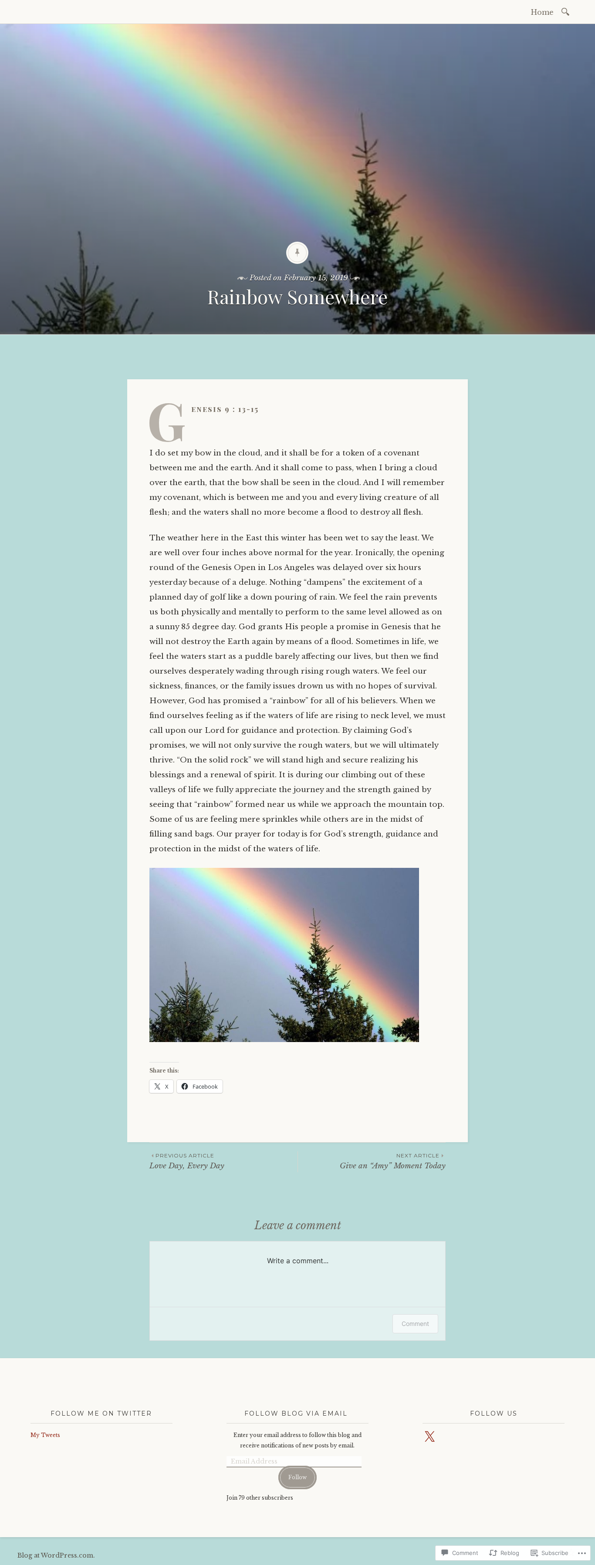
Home (542, 12)
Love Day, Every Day (186, 1161)
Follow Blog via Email (296, 1413)
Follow (297, 1477)
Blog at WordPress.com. (56, 1555)
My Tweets (45, 1435)
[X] (429, 1437)
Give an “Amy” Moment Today (393, 1161)
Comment (415, 1323)
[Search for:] (566, 11)
